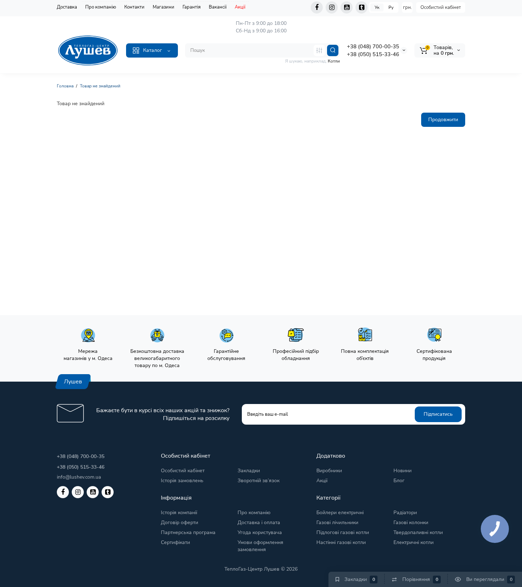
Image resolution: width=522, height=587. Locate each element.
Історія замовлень (182, 480)
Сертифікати (175, 542)
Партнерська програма (188, 532)
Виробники (329, 470)
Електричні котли (413, 542)
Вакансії (218, 7)
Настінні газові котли (341, 542)
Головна (65, 86)
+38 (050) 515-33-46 (373, 54)
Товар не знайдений (100, 86)
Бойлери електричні (340, 512)
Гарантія (192, 7)
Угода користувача (260, 532)
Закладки (249, 470)
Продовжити (443, 119)
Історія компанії (179, 512)
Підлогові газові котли (342, 532)
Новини (402, 470)
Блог (398, 480)
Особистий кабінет (440, 7)
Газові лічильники (337, 522)
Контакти (134, 7)
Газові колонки (410, 522)
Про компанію (100, 7)
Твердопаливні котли (418, 532)
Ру (390, 7)
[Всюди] (319, 50)
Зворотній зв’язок (258, 480)
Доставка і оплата (259, 522)
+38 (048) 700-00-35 (373, 46)
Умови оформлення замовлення (260, 546)
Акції (240, 7)
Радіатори (405, 512)
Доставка (67, 7)
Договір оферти (179, 522)
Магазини (163, 7)
